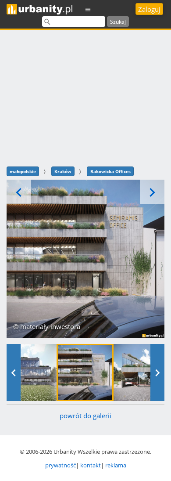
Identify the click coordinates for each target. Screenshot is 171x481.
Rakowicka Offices (110, 171)
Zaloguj (149, 9)
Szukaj (118, 21)
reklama (115, 465)
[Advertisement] (85, 97)
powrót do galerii (85, 415)
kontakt (90, 465)
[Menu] (88, 9)
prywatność (60, 465)
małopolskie (23, 171)
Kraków (62, 171)
